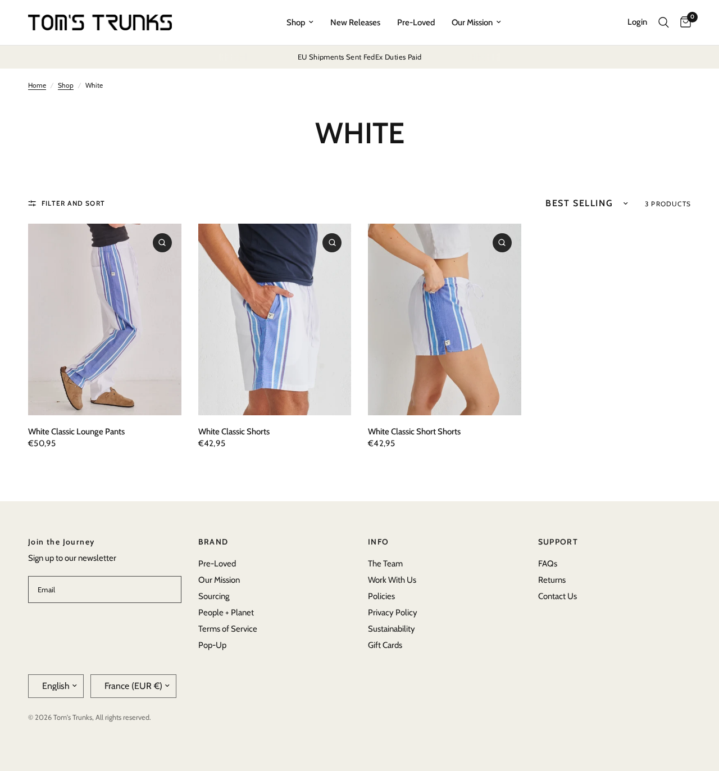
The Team (385, 564)
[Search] (664, 22)
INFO (378, 542)
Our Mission (472, 22)
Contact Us (557, 596)
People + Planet (226, 612)
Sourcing (213, 596)
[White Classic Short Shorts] (444, 319)
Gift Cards (385, 645)
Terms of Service (227, 629)
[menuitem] (300, 22)
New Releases (355, 22)
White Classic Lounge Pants (76, 432)
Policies (381, 596)
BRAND (213, 542)
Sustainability (391, 629)
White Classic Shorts (234, 432)
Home (37, 85)
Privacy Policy (392, 612)
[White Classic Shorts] (275, 319)
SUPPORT (558, 542)
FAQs (547, 564)
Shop (295, 22)
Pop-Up (212, 645)
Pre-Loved (416, 22)
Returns (552, 580)
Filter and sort (73, 203)
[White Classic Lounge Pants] (104, 319)
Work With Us (392, 580)
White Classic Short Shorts (414, 432)
